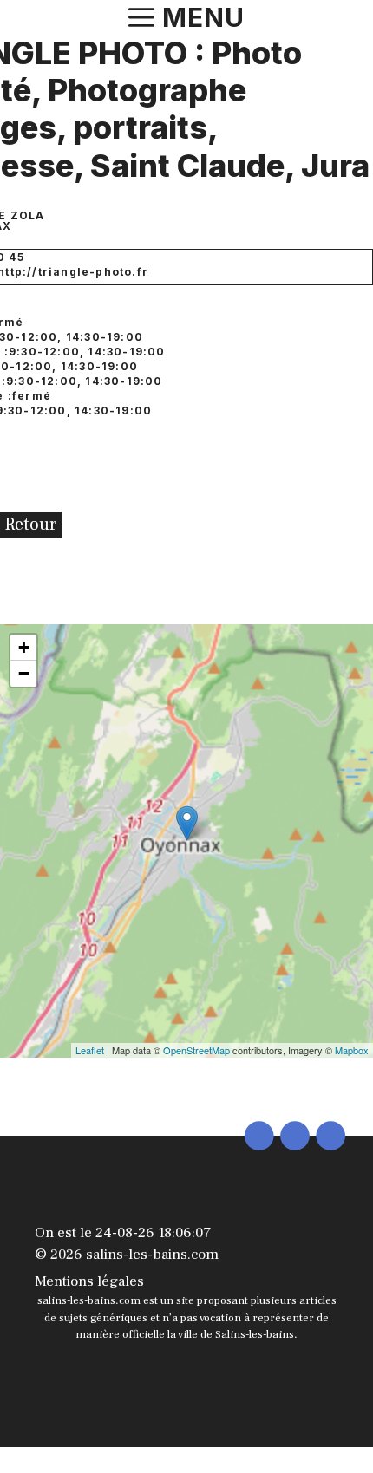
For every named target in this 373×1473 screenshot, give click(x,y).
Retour (30, 524)
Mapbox (352, 1050)
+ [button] (23, 647)
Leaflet (89, 1050)
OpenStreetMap (196, 1050)
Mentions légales (89, 1281)
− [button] (23, 673)
